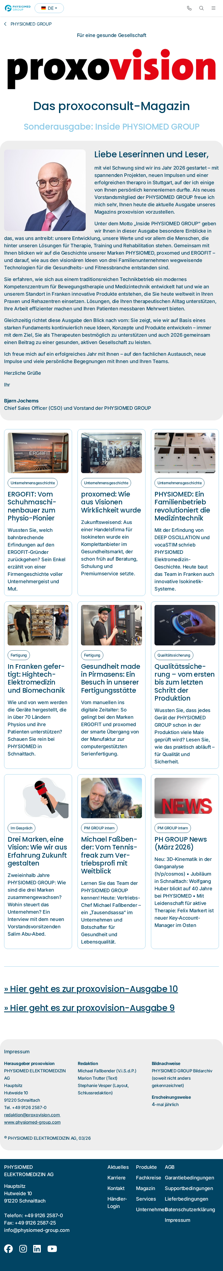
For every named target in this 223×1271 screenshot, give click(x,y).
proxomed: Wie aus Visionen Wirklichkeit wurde (111, 502)
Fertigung (19, 655)
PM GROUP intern (99, 828)
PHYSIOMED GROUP (31, 24)
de (52, 9)
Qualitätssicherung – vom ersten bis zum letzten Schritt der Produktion (184, 682)
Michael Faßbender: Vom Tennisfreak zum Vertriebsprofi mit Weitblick (109, 855)
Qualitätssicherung (173, 655)
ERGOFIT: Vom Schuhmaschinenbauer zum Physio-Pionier (32, 506)
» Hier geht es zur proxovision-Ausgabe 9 (89, 1008)
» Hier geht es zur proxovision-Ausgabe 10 (91, 989)
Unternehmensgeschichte (33, 482)
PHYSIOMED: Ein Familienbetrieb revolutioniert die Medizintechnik (182, 506)
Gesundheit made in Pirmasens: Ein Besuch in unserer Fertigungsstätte (110, 678)
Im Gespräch (21, 828)
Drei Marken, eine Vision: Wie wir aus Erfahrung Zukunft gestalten (37, 851)
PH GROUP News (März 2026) (180, 843)
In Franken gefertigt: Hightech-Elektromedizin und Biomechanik (36, 678)
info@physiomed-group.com (37, 1230)
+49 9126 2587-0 (43, 1215)
